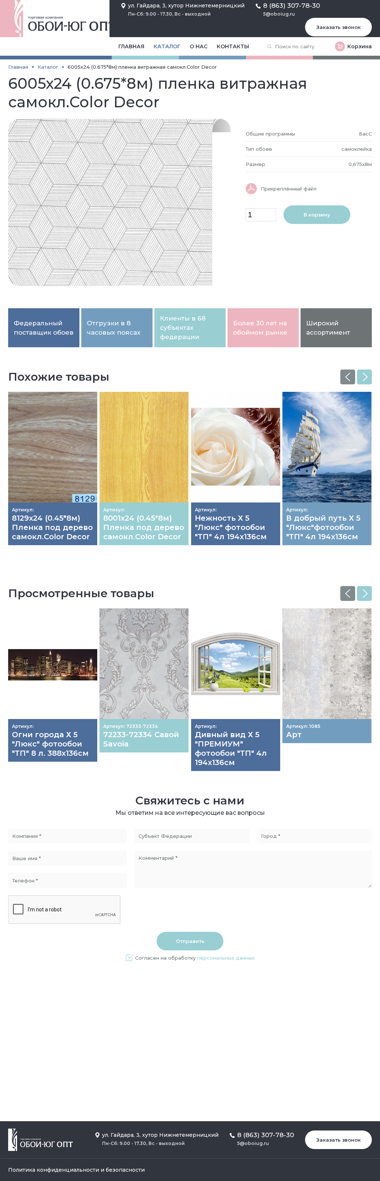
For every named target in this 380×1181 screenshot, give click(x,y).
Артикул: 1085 (303, 726)
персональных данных (226, 958)
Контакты (233, 46)
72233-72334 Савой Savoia (141, 739)
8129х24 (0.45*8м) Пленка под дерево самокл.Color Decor (52, 527)
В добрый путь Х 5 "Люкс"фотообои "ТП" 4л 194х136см (323, 527)
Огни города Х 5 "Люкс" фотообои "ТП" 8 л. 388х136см (50, 744)
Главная (131, 46)
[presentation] (347, 377)
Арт (294, 734)
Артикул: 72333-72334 (130, 726)
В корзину (317, 215)
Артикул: (23, 510)
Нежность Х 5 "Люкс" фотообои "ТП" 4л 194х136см (231, 527)
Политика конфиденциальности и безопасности (76, 1170)
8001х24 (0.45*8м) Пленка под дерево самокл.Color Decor (143, 527)
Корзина (359, 46)
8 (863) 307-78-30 (291, 5)
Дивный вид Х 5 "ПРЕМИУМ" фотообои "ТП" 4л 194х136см (231, 748)
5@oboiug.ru (279, 14)
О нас (198, 46)
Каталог (167, 46)
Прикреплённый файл (289, 189)
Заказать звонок (338, 27)
